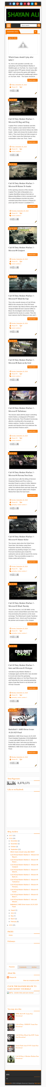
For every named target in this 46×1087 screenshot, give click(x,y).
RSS (35, 3)
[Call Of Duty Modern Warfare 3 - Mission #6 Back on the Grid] (23, 347)
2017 (11, 835)
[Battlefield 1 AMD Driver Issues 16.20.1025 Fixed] (23, 717)
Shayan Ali (14, 87)
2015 (11, 925)
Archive (34, 967)
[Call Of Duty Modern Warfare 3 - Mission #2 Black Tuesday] (23, 590)
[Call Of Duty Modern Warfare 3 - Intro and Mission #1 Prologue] (23, 652)
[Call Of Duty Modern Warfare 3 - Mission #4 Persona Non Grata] (23, 460)
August (13, 910)
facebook (10, 3)
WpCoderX (38, 1083)
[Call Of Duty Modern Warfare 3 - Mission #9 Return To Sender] (23, 171)
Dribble (28, 3)
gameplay (14, 504)
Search (38, 25)
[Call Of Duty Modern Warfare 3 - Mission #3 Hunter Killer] (23, 524)
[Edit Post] (35, 94)
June (12, 913)
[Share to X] (15, 90)
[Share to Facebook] (18, 90)
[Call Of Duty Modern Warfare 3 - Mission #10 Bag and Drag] (23, 106)
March (13, 919)
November (14, 844)
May (12, 916)
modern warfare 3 (16, 151)
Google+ (17, 3)
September (14, 849)
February (14, 921)
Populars (12, 967)
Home (11, 935)
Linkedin (21, 3)
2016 (11, 838)
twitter (14, 3)
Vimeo (32, 3)
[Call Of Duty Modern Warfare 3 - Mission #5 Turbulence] (23, 395)
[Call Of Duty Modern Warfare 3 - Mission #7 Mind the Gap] (23, 283)
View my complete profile (31, 980)
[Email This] (11, 90)
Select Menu (8, 25)
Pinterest (24, 3)
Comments (22, 967)
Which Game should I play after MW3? (22, 852)
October (13, 846)
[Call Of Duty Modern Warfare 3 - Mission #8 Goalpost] (23, 235)
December (14, 841)
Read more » (32, 80)
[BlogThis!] (13, 90)
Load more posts (35, 32)
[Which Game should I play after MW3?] (23, 44)
